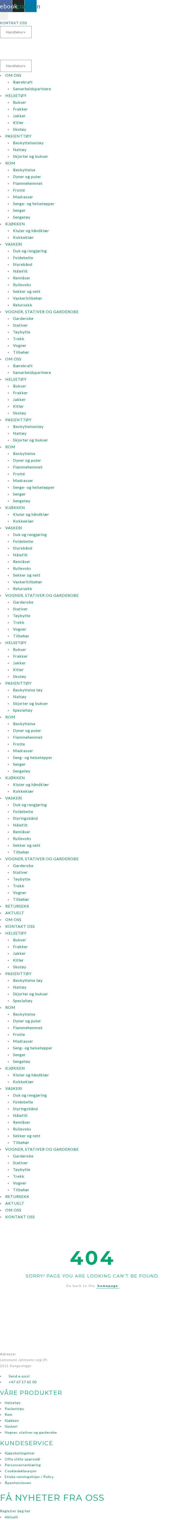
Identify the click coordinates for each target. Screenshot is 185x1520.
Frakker (20, 109)
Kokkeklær (23, 237)
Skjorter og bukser (30, 156)
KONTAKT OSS (20, 926)
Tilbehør (21, 352)
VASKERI (13, 244)
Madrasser (23, 196)
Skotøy (19, 129)
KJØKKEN (15, 223)
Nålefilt (20, 271)
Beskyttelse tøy (28, 690)
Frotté (19, 190)
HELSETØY (15, 95)
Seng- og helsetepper (33, 757)
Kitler (18, 122)
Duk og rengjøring (30, 250)
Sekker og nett (26, 291)
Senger (19, 210)
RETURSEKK (17, 906)
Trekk (18, 338)
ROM (10, 163)
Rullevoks (22, 284)
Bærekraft (23, 82)
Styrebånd (22, 264)
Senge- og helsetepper (34, 203)
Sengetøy (21, 217)
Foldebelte (23, 257)
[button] (4, 16)
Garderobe (23, 318)
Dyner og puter (27, 176)
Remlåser (21, 277)
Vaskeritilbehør (27, 298)
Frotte (19, 744)
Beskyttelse (24, 169)
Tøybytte (21, 332)
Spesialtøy (23, 710)
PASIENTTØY (18, 136)
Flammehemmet (28, 183)
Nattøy (19, 149)
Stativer (20, 325)
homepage (108, 1286)
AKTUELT (14, 912)
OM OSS (13, 75)
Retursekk (22, 305)
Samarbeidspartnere (32, 88)
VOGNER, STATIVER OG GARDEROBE (42, 311)
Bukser (19, 102)
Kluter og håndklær (31, 230)
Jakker (19, 115)
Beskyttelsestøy (28, 142)
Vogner (19, 345)
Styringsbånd (25, 818)
